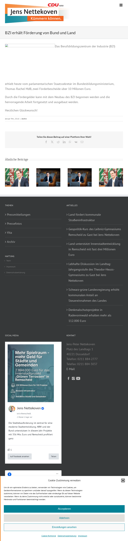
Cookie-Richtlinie (49, 535)
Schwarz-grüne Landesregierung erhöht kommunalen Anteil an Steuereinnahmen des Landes (93, 295)
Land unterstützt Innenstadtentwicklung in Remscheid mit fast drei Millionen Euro (94, 249)
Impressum (82, 535)
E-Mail (70, 369)
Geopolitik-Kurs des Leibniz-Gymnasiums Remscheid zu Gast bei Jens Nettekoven (94, 231)
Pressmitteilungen (18, 214)
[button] (123, 480)
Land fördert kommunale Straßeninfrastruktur (84, 217)
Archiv (24, 118)
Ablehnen (64, 517)
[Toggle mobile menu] (121, 5)
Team (8, 260)
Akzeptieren (64, 508)
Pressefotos (14, 223)
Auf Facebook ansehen (19, 456)
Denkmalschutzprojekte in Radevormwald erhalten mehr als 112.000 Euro (89, 315)
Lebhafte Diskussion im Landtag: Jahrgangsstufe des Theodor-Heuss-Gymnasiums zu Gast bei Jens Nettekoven (91, 272)
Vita (9, 232)
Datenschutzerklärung (67, 535)
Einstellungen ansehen (64, 527)
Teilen (53, 456)
